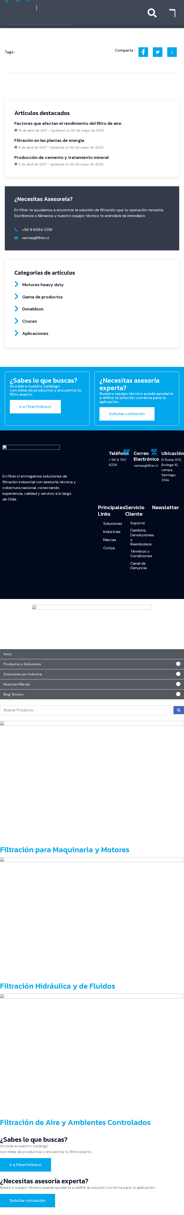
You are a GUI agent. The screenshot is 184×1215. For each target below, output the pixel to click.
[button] (92, 664)
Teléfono (119, 453)
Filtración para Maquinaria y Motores (64, 849)
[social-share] (143, 52)
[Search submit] (178, 710)
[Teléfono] (101, 452)
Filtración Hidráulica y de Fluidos (57, 986)
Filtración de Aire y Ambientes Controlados (75, 1122)
